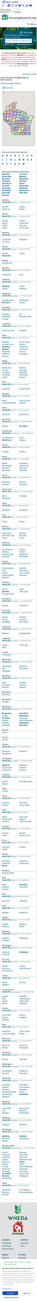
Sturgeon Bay (24, 388)
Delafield (5, 1087)
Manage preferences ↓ (11, 1297)
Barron (5, 223)
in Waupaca (10, 1104)
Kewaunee (23, 605)
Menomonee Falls (9, 1092)
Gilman (4, 982)
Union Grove (24, 863)
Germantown (7, 1071)
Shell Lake (23, 1059)
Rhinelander (6, 753)
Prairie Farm (24, 223)
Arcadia (5, 996)
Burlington (6, 861)
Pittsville (5, 1194)
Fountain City (7, 263)
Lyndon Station (8, 575)
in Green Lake (10, 491)
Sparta (4, 732)
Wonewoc (23, 575)
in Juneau (9, 563)
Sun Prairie (23, 349)
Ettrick (4, 1003)
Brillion (5, 288)
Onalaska (23, 619)
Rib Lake (22, 982)
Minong (5, 1059)
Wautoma (6, 1124)
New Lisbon (23, 570)
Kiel (3, 668)
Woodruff (23, 751)
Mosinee (5, 687)
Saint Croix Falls (25, 821)
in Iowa (9, 505)
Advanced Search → (24, 44)
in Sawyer (9, 919)
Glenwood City (7, 970)
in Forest (9, 447)
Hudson (22, 966)
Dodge (4, 1001)
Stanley (22, 302)
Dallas (4, 227)
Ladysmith (23, 901)
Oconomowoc (24, 1087)
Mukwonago (7, 1094)
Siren (21, 274)
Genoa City (23, 1045)
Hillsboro (5, 1019)
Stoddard (22, 1017)
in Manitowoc (10, 662)
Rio (20, 314)
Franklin (5, 720)
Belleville (5, 342)
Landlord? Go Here (29, 74)
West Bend (23, 1073)
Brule (4, 400)
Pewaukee (23, 1089)
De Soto (5, 1017)
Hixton (4, 538)
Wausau (22, 687)
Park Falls (5, 847)
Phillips (5, 849)
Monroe (22, 482)
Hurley (4, 521)
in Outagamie (10, 760)
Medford (5, 984)
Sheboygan (23, 185)
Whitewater (23, 556)
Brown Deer (7, 176)
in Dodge (9, 363)
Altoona (5, 426)
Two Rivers (23, 668)
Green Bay (6, 188)
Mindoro (22, 617)
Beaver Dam (7, 367)
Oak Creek (23, 718)
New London (24, 1108)
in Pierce (9, 798)
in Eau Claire (10, 421)
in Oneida (9, 746)
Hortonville (6, 770)
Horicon (5, 370)
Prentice (22, 847)
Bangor (5, 617)
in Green (9, 477)
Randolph (23, 370)
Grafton (5, 781)
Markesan (6, 498)
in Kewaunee (10, 601)
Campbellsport (7, 437)
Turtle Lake (23, 227)
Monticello (23, 484)
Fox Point (6, 185)
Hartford (5, 1073)
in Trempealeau (11, 992)
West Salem (23, 621)
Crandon (5, 451)
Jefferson (5, 551)
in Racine (9, 856)
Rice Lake (23, 225)
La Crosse (23, 174)
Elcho (4, 647)
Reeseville (23, 372)
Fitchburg (6, 181)
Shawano (5, 938)
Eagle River (6, 1031)
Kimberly (22, 767)
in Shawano (10, 933)
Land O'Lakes (24, 1031)
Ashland (5, 206)
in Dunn (9, 410)
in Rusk (9, 896)
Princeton (23, 496)
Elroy (4, 570)
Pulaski (22, 253)
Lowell (4, 377)
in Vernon (9, 1010)
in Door (9, 384)
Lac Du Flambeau (8, 1033)
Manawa (5, 1113)
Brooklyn (5, 484)
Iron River (6, 241)
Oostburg (6, 952)
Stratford (22, 685)
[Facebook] (9, 5)
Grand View (6, 239)
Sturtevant (23, 861)
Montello (5, 701)
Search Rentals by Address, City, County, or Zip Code (17, 36)
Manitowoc (6, 671)
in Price (9, 842)
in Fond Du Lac (11, 433)
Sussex (22, 1092)
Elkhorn (5, 1047)
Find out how (22, 63)
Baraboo (5, 912)
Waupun (22, 377)
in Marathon (10, 678)
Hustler (5, 572)
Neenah (5, 1141)
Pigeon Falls (24, 1001)
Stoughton (23, 346)
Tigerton (5, 940)
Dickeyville (6, 470)
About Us (5, 1258)
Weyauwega (24, 1113)
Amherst (5, 833)
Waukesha (23, 188)
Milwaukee (23, 178)
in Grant (9, 459)
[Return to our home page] (18, 19)
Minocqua (6, 751)
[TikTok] (27, 5)
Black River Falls (8, 535)
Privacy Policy (7, 1288)
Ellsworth (5, 802)
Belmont (5, 633)
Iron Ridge (6, 374)
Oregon (22, 344)
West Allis (23, 192)
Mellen (22, 209)
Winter (22, 926)
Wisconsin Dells (25, 316)
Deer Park (6, 968)
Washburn (23, 239)
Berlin (4, 496)
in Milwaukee (10, 709)
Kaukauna (23, 765)
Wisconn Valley (8, 1249)
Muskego (5, 1096)
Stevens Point (24, 835)
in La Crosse (10, 612)
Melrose (22, 533)
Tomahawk (6, 654)
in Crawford (10, 326)
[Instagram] (12, 5)
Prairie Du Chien (8, 330)
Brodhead (6, 482)
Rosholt (22, 833)
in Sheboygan (10, 947)
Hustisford (6, 372)
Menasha (23, 288)
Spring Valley (24, 805)
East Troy (5, 1045)
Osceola (22, 819)
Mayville (22, 367)
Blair (4, 998)
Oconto (5, 739)
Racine (22, 183)
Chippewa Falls (7, 300)
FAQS (23, 1246)
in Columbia (10, 309)
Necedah (22, 568)
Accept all (10, 1293)
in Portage (9, 828)
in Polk (8, 812)
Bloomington (7, 465)
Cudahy (5, 715)
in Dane (9, 337)
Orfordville (23, 887)
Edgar (4, 682)
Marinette (6, 694)
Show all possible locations (10, 83)
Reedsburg (23, 912)
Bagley (4, 463)
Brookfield (6, 1085)
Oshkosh (22, 181)
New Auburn (24, 300)
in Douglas (9, 396)
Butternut (6, 209)
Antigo (4, 645)
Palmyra (22, 549)
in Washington (10, 1066)
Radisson (22, 924)
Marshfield (6, 685)
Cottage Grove (7, 344)
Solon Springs (24, 400)
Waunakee (23, 353)
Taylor (21, 538)
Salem (21, 589)
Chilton (22, 286)
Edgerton (5, 887)
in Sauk (9, 908)
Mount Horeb (24, 342)
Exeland (5, 924)
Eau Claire (6, 178)
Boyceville (6, 414)
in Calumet (10, 282)
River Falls (23, 802)
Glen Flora (6, 901)
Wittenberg (23, 938)
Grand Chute (7, 767)
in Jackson (9, 529)
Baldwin (5, 966)
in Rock (9, 880)
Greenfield (6, 190)
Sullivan (22, 551)
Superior (22, 402)
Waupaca (22, 1110)
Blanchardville (24, 633)
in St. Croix (9, 961)
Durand (5, 791)
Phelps (22, 1033)
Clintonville (6, 1108)
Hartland (5, 1089)
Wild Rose (23, 1124)
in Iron (8, 517)
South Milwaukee (26, 720)
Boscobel (5, 468)
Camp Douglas (7, 568)
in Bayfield (9, 235)
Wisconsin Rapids (26, 1192)
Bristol (4, 589)
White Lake (23, 645)
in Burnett (9, 270)
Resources (25, 1243)
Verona (22, 351)
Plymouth (5, 954)
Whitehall (23, 1003)
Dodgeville (23, 510)
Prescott (5, 805)
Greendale (6, 725)
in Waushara (10, 1120)
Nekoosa (5, 1192)
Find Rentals (6, 1243)
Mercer (22, 521)
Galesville (23, 996)
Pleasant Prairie (8, 593)
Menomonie (24, 414)
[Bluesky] (19, 5)
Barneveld (6, 510)
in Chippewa (10, 296)
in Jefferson (10, 545)
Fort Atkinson (7, 549)
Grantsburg (6, 274)
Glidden (22, 206)
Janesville (6, 192)
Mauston (5, 577)
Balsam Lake (7, 819)
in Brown (9, 249)
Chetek (5, 225)
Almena (5, 220)
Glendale (5, 722)
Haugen (22, 220)
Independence (24, 998)
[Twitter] (23, 5)
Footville (5, 889)
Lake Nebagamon (9, 402)
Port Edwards (24, 1190)
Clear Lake (23, 816)
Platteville (23, 470)
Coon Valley (6, 1015)
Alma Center (7, 533)
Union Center (24, 572)
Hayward (5, 926)
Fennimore (23, 463)
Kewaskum (23, 1071)
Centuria (5, 821)
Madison (22, 176)
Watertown (23, 374)
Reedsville (23, 666)
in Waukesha (10, 1080)
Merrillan (22, 535)
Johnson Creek (7, 554)
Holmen (5, 619)
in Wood (9, 1185)
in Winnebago (10, 1131)
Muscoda (22, 468)
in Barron (9, 216)
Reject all (26, 1293)
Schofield (22, 682)
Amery (4, 816)
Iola (3, 1110)
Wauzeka (22, 330)
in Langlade (10, 640)
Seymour (22, 770)
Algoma (5, 605)
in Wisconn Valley (11, 1148)
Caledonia (6, 863)
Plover (4, 835)
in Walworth (10, 1041)
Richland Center (8, 873)
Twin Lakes (23, 591)
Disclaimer (22, 1258)
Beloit (4, 884)
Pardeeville (6, 316)
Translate (17, 12)
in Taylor (9, 978)
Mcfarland (6, 351)
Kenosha (5, 195)
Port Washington (26, 781)
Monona (5, 356)
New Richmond (25, 968)
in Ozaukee (10, 777)
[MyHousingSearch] (10, 2)
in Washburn (10, 1055)
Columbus (6, 314)
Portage (5, 319)
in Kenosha (10, 584)
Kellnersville (6, 666)
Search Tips (9, 44)
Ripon (21, 437)
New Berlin (23, 1085)
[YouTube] (30, 5)
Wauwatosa (24, 190)
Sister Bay (6, 388)
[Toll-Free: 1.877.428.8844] (3, 6)
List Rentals (6, 1246)
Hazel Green (24, 465)
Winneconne (24, 1138)
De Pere (5, 253)
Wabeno (22, 451)
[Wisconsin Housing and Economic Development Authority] (18, 1219)
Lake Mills (6, 556)
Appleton (6, 174)
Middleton (6, 353)
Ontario (22, 1015)
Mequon (5, 784)
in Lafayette (10, 629)
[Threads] (16, 5)
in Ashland (9, 202)
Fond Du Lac (7, 183)
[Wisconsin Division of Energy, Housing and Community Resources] (17, 1235)
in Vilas (8, 1027)
